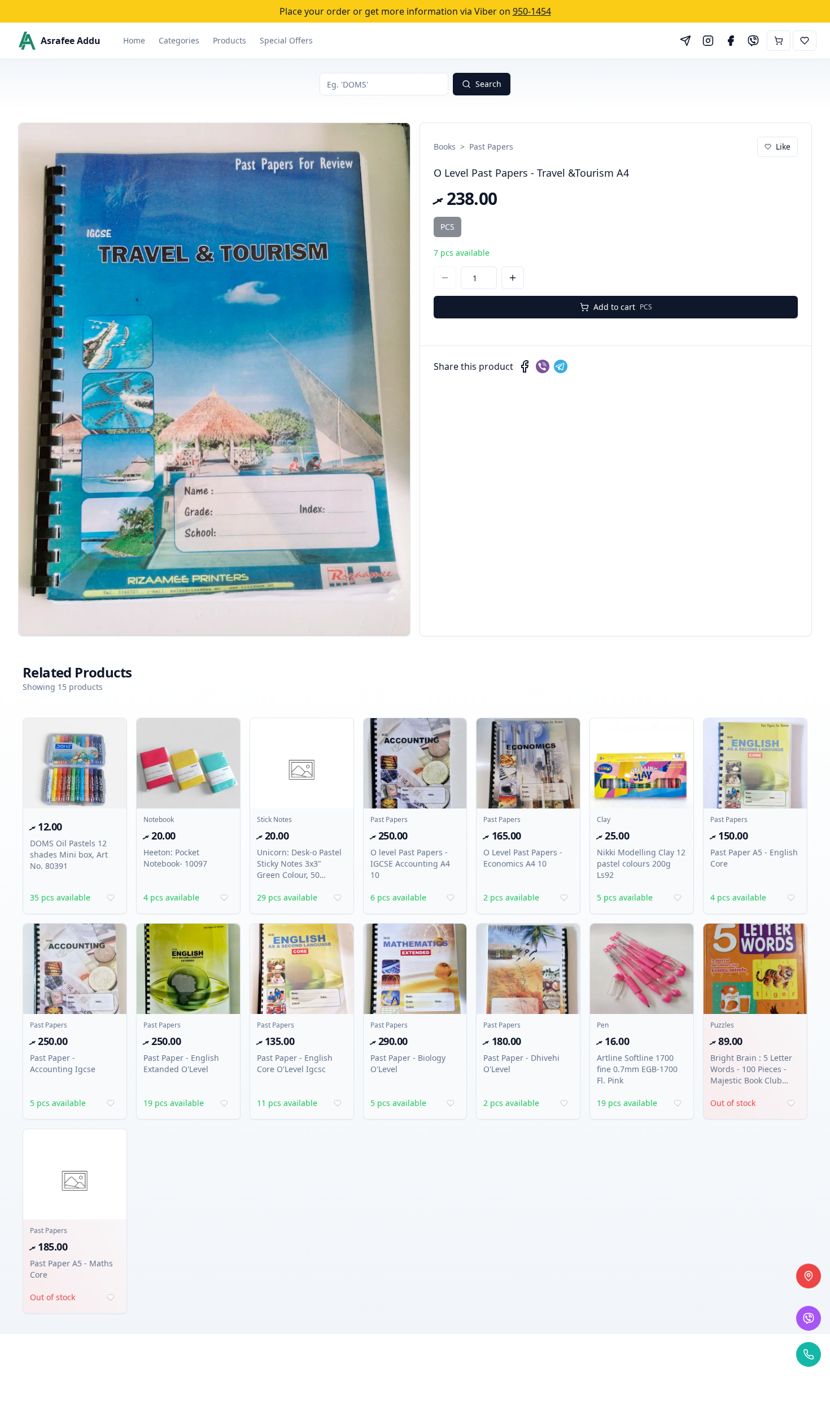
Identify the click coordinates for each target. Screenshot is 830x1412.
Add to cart (622, 306)
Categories (179, 40)
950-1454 (532, 11)
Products (229, 40)
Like (783, 146)
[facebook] (524, 366)
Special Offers (286, 40)
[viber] (542, 366)
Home (134, 40)
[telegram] (560, 366)
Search (488, 83)
